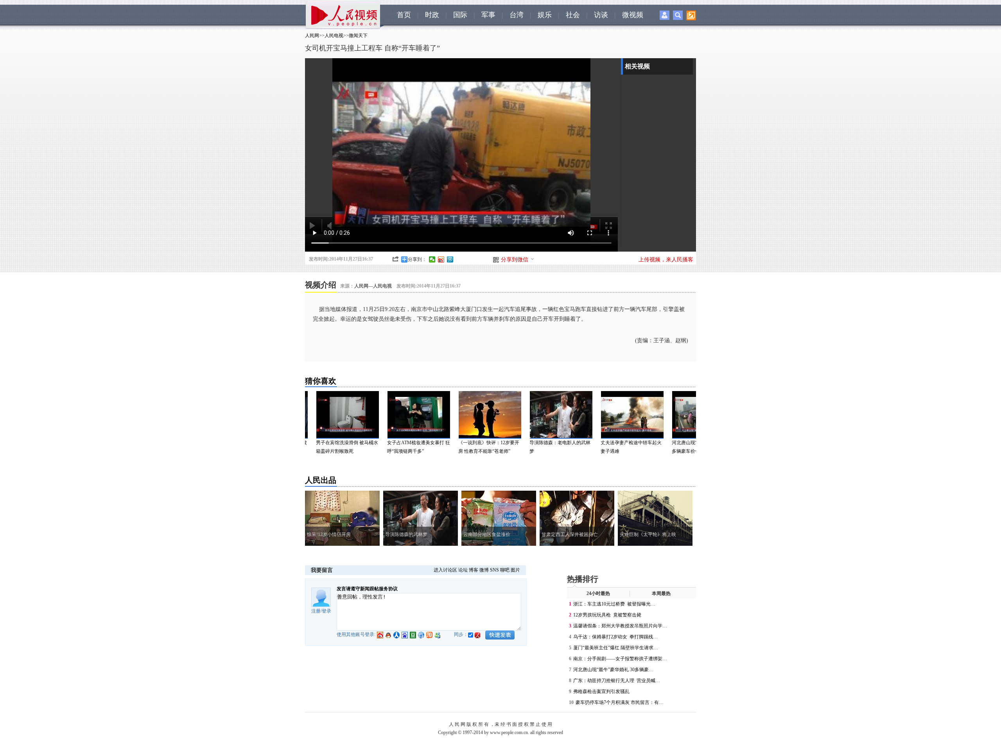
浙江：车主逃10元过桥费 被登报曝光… (614, 604)
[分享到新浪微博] (441, 259)
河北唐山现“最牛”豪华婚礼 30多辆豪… (613, 669)
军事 (488, 15)
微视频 (632, 15)
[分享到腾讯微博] (450, 259)
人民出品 (320, 480)
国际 (460, 15)
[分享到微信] (432, 259)
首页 (404, 15)
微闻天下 (358, 35)
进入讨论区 (445, 570)
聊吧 (504, 570)
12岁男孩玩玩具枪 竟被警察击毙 (607, 615)
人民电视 (334, 35)
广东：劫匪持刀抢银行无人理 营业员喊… (616, 680)
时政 (432, 15)
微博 (484, 570)
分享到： (417, 259)
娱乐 (545, 15)
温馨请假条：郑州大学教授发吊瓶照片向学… (620, 626)
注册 (316, 611)
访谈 (601, 15)
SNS (494, 570)
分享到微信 (514, 260)
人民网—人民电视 (373, 286)
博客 (473, 570)
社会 (573, 15)
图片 (515, 570)
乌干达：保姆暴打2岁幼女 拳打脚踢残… (615, 637)
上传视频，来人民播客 (666, 260)
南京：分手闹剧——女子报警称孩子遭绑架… (620, 658)
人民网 (312, 35)
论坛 (463, 570)
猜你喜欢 (320, 381)
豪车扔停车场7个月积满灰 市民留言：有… (620, 702)
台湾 (516, 15)
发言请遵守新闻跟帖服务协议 (367, 588)
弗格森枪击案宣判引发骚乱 (602, 691)
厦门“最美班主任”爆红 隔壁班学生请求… (615, 647)
